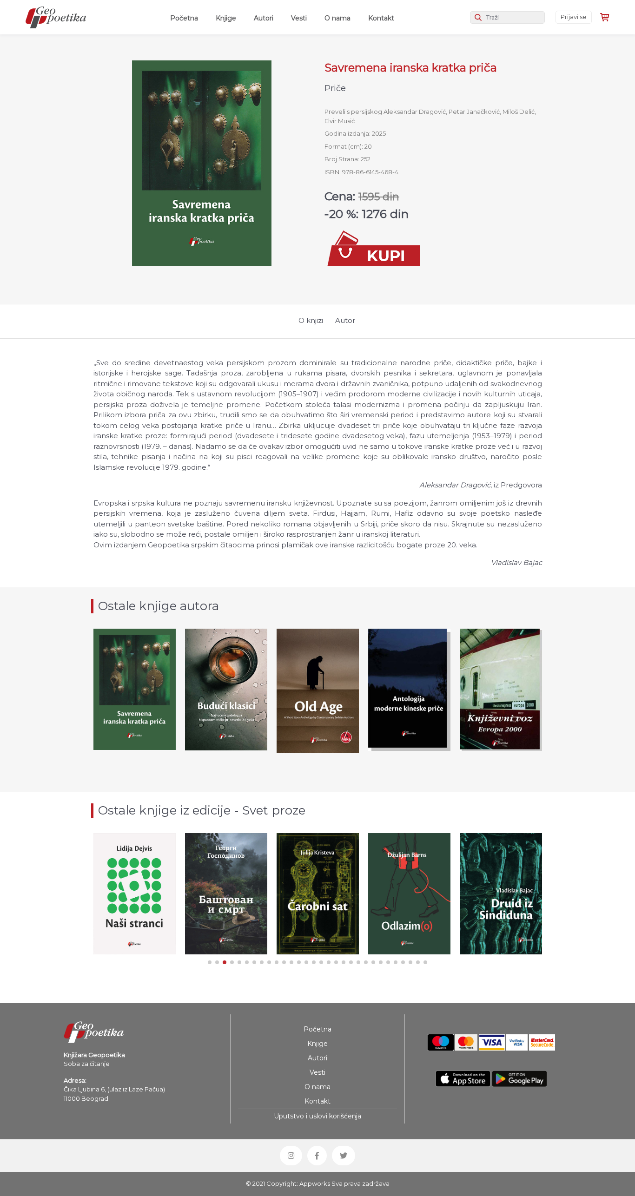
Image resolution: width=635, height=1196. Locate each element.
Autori (263, 18)
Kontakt (381, 18)
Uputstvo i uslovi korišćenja (317, 1116)
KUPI (134, 716)
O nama (337, 18)
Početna (186, 17)
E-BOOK (236, 721)
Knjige (226, 18)
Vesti (299, 18)
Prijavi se (574, 16)
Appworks (314, 1183)
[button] (210, 962)
